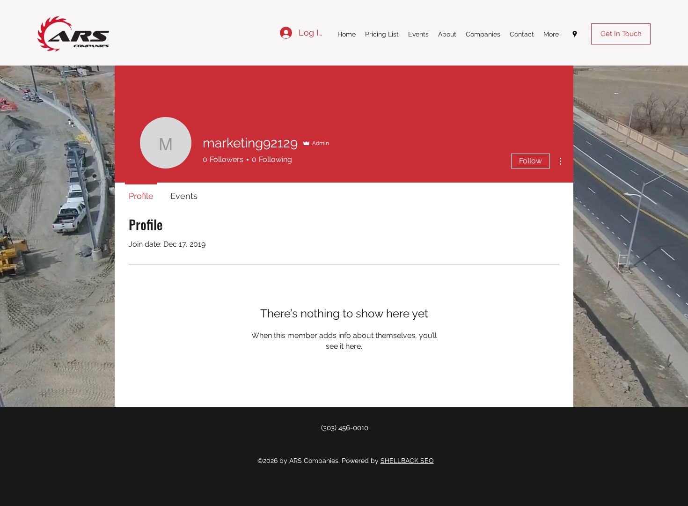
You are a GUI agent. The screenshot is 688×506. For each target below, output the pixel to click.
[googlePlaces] (574, 34)
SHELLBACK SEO (407, 460)
